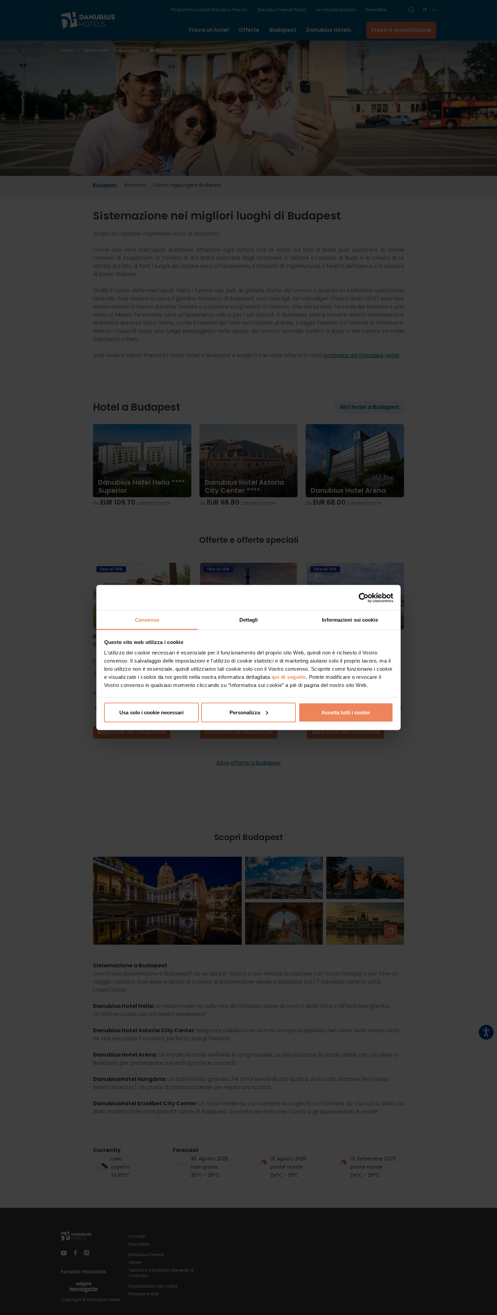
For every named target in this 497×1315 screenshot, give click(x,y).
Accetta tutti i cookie (346, 712)
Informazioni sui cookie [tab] (350, 620)
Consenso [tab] (147, 620)
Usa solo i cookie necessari (151, 712)
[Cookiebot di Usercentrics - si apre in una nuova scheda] (363, 598)
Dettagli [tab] (248, 620)
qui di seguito (288, 677)
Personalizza (245, 712)
